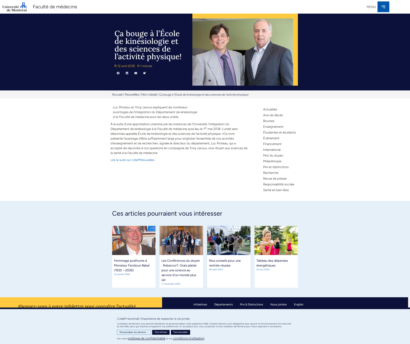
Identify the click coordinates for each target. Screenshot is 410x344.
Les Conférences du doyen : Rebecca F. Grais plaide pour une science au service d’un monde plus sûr (180, 270)
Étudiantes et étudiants (279, 132)
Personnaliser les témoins (133, 332)
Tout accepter (180, 332)
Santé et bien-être (276, 190)
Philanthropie (272, 161)
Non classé (149, 94)
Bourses (268, 121)
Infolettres (200, 304)
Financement (272, 144)
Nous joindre (278, 304)
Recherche (270, 173)
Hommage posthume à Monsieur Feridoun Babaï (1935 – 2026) (132, 265)
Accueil (117, 94)
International (272, 150)
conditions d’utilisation (188, 338)
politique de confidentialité (146, 338)
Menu (371, 7)
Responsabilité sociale (278, 184)
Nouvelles (132, 94)
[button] (118, 73)
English (298, 304)
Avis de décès (273, 115)
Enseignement (273, 127)
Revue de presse (275, 178)
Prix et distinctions (276, 167)
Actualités (270, 109)
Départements (223, 304)
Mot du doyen (273, 155)
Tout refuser (161, 332)
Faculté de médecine (55, 7)
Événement (271, 138)
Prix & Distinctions (251, 304)
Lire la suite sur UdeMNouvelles (132, 160)
